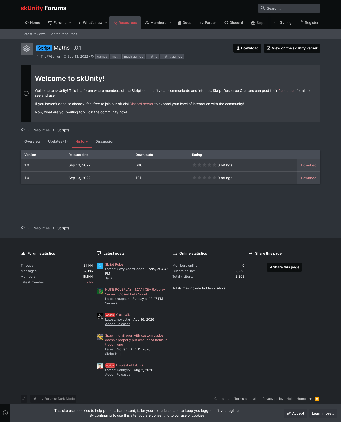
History (81, 141)
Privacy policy (272, 399)
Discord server (141, 104)
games (102, 56)
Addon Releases (117, 324)
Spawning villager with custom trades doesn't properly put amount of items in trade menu (136, 339)
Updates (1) (58, 141)
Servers (111, 303)
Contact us (222, 399)
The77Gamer (50, 56)
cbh (90, 282)
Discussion (105, 141)
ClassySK (118, 315)
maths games (172, 56)
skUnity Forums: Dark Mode (53, 399)
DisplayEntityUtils (124, 365)
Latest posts (114, 253)
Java (108, 278)
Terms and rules (246, 399)
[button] (70, 22)
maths (152, 56)
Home (301, 399)
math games (133, 56)
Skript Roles (114, 264)
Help (290, 399)
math (116, 56)
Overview (32, 141)
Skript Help (113, 354)
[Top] (310, 398)
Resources (286, 90)
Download (309, 165)
